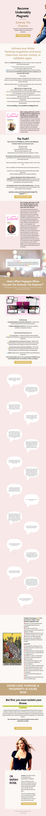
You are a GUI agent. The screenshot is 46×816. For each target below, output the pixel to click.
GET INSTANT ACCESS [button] (23, 35)
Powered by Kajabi (23, 813)
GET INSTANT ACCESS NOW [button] (23, 196)
